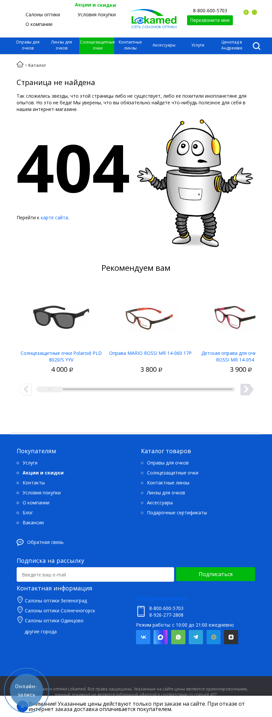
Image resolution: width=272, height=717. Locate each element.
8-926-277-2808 (166, 615)
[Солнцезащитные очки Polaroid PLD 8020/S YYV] (61, 315)
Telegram (196, 637)
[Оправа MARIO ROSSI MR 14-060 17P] (150, 315)
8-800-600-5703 (210, 10)
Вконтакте (143, 637)
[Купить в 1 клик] (48, 362)
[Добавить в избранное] (37, 362)
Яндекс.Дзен (231, 637)
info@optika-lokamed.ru (161, 598)
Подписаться (216, 574)
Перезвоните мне (210, 20)
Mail (213, 637)
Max (161, 637)
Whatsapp (178, 637)
